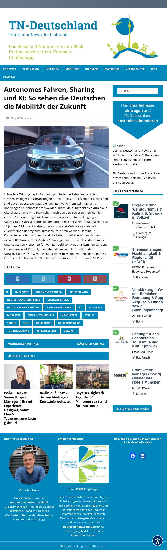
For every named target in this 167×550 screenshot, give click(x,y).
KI (80, 307)
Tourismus (43, 323)
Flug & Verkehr (20, 118)
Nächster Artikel (90, 344)
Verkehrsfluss (46, 331)
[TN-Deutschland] (83, 36)
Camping (9, 77)
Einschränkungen (59, 307)
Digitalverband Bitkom (23, 307)
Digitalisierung (58, 300)
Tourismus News (69, 323)
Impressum (85, 546)
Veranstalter (135, 69)
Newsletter (69, 315)
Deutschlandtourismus (23, 300)
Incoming (92, 69)
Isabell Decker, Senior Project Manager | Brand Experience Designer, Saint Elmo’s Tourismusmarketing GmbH (20, 408)
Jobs (154, 69)
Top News (9, 69)
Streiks (89, 315)
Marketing (112, 69)
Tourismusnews (18, 331)
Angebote (21, 292)
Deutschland (78, 292)
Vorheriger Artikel (23, 344)
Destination (30, 69)
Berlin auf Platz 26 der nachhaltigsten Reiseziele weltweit (55, 397)
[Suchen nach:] (137, 91)
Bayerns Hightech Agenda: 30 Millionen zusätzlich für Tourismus (92, 399)
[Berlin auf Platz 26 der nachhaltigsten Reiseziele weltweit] (56, 386)
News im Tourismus (41, 315)
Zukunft (70, 331)
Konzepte (95, 307)
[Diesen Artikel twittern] (43, 279)
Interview (52, 69)
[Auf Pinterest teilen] (69, 279)
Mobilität (72, 69)
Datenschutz (100, 546)
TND (26, 323)
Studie (11, 323)
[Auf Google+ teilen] (95, 279)
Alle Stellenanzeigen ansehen (132, 408)
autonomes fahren (48, 292)
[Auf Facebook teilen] (17, 279)
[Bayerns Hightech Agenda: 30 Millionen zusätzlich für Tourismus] (92, 386)
